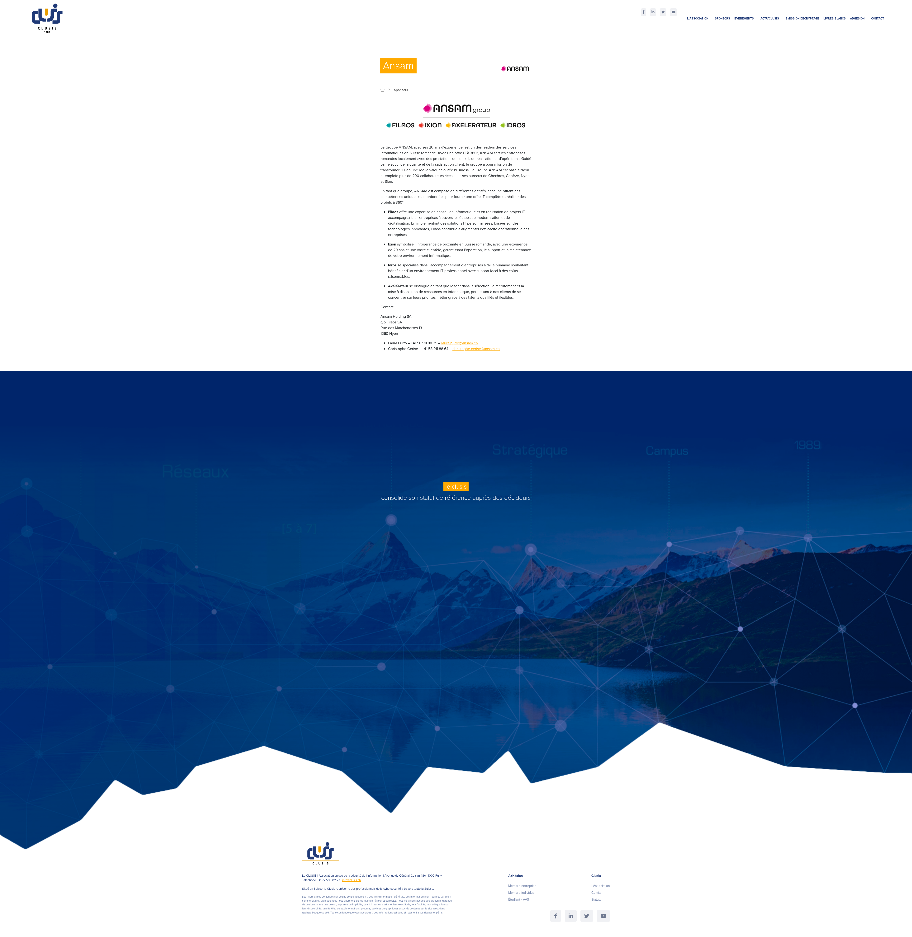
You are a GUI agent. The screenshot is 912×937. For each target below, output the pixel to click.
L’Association (697, 18)
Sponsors (722, 18)
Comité (596, 892)
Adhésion (857, 18)
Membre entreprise (522, 885)
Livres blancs (834, 18)
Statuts (596, 899)
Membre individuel (521, 892)
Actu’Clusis (769, 18)
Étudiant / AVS (518, 899)
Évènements (744, 18)
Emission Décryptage (802, 18)
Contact (877, 18)
